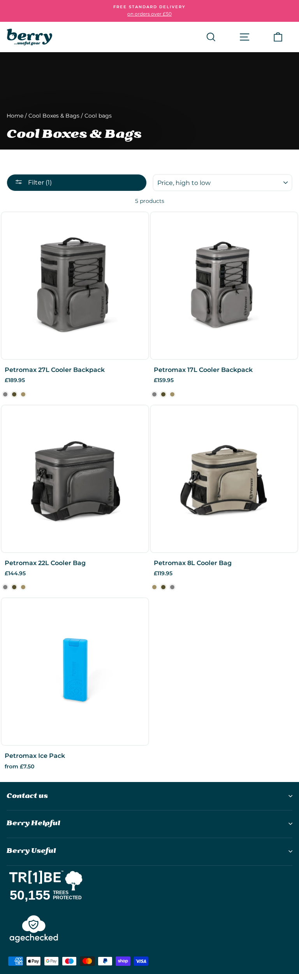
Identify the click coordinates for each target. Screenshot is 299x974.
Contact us (27, 796)
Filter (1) (39, 182)
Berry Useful (31, 851)
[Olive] (14, 394)
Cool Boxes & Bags (53, 116)
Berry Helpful (33, 823)
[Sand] (23, 394)
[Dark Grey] (5, 394)
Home (15, 116)
